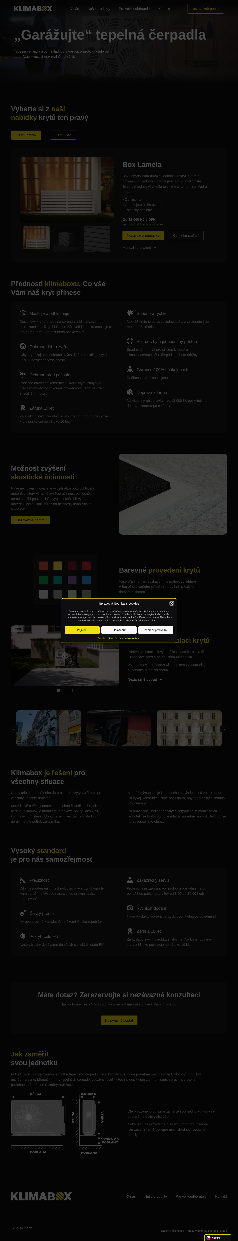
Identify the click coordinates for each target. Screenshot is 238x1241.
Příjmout (82, 630)
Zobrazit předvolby (155, 630)
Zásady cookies (105, 638)
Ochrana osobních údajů (127, 638)
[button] (171, 603)
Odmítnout (119, 630)
